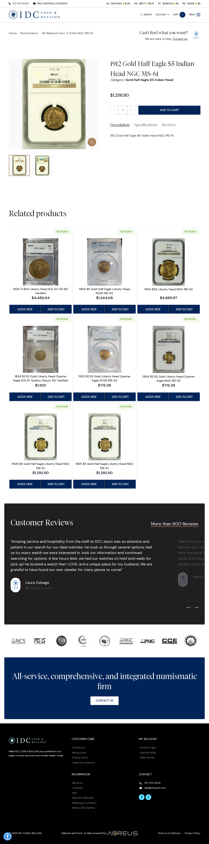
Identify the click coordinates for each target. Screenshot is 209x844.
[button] (7, 836)
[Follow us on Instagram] (148, 797)
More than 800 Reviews (174, 523)
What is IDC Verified (83, 807)
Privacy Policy (80, 757)
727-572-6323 (20, 3)
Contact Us (104, 700)
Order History (147, 757)
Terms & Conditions (83, 762)
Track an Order (148, 752)
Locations (77, 787)
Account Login (148, 747)
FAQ (74, 792)
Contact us (180, 39)
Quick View (24, 309)
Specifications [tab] (145, 124)
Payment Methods (82, 797)
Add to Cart (169, 110)
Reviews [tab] (169, 124)
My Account (79, 752)
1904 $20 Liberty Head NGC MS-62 (168, 289)
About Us (77, 782)
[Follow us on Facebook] (142, 797)
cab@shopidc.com (155, 787)
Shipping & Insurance (84, 802)
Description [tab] (119, 124)
